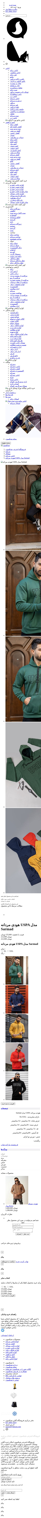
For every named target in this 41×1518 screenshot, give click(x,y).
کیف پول (13, 144)
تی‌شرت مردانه (15, 101)
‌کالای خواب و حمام (17, 319)
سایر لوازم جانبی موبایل (19, 202)
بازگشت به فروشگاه (8, 1262)
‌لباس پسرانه (14, 375)
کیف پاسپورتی (15, 150)
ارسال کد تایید (6, 1479)
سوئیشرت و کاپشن (17, 111)
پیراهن (12, 103)
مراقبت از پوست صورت (19, 280)
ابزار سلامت (14, 289)
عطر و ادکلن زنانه (16, 263)
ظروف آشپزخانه (16, 341)
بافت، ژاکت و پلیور (17, 79)
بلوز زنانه (13, 75)
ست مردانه (14, 116)
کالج (11, 161)
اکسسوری (14, 287)
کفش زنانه (14, 124)
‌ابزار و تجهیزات (15, 347)
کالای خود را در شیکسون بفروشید (18, 1369)
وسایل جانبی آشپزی (17, 343)
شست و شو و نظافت (18, 345)
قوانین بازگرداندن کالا (13, 1376)
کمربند (12, 252)
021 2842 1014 (10, 1422)
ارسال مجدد (10, 1493)
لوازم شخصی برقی (17, 284)
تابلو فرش (14, 356)
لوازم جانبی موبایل (17, 194)
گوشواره (13, 215)
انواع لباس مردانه (12, 1341)
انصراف (19, 1234)
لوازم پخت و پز (15, 328)
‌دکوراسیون (14, 312)
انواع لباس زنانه (11, 1359)
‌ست (11, 230)
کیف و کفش (10, 1354)
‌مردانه (12, 291)
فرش (12, 354)
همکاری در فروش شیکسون (16, 1371)
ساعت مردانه (15, 237)
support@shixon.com (13, 1427)
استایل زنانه (14, 399)
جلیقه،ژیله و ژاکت (17, 109)
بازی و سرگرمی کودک (18, 382)
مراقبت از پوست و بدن (18, 276)
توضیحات (4, 1108)
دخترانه (12, 364)
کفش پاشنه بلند (16, 127)
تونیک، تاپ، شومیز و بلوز (19, 92)
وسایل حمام (14, 323)
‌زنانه (11, 269)
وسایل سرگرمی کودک (18, 386)
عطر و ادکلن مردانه (17, 261)
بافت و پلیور (14, 107)
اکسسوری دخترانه (17, 371)
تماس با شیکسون (12, 1380)
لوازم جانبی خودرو (17, 185)
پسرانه (12, 373)
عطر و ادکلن (15, 258)
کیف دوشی (14, 148)
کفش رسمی (14, 133)
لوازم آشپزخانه (11, 1352)
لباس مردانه (14, 99)
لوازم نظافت (15, 330)
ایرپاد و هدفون (15, 198)
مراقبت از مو (15, 278)
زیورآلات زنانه (15, 209)
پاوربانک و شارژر (16, 200)
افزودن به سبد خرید (8, 1104)
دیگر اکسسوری (16, 248)
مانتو (12, 77)
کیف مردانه (14, 170)
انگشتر (12, 211)
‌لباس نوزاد (14, 379)
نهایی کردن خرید (22, 1262)
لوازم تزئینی (14, 315)
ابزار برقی (14, 349)
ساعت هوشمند (15, 239)
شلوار (12, 114)
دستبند (12, 226)
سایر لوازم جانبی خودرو (19, 191)
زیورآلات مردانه (16, 224)
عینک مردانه (14, 245)
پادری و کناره (15, 358)
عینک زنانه (14, 243)
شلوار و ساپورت (16, 88)
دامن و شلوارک (15, 94)
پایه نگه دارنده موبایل (18, 196)
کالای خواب (14, 321)
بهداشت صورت (16, 293)
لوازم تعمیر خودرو (17, 187)
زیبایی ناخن (14, 274)
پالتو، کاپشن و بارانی (17, 81)
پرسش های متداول (12, 1378)
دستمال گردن (15, 254)
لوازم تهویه (14, 332)
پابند (11, 222)
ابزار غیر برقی (15, 351)
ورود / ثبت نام (16, 7)
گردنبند (12, 220)
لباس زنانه (14, 70)
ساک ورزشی (15, 153)
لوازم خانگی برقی (12, 1350)
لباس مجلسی (15, 73)
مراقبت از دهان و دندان (19, 282)
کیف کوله (13, 142)
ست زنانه (13, 90)
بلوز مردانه (14, 105)
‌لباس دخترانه (15, 367)
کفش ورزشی (15, 131)
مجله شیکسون (11, 1367)
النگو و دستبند (15, 217)
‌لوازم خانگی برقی (16, 325)
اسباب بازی (14, 384)
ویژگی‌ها (4, 1149)
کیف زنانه (13, 140)
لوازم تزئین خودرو (16, 189)
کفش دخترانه (15, 369)
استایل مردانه (15, 403)
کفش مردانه (14, 155)
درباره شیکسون (11, 1365)
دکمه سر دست (15, 256)
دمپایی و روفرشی (16, 137)
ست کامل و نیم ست (18, 213)
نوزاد (12, 377)
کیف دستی (14, 146)
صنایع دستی (14, 317)
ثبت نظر (26, 1234)
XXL (11, 951)
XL (5, 951)
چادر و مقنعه (15, 86)
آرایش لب (13, 271)
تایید (3, 1493)
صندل (12, 135)
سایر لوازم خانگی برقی (18, 334)
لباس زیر (13, 96)
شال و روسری (15, 83)
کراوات (12, 250)
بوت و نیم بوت (15, 129)
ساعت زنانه (14, 235)
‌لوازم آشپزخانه (15, 336)
